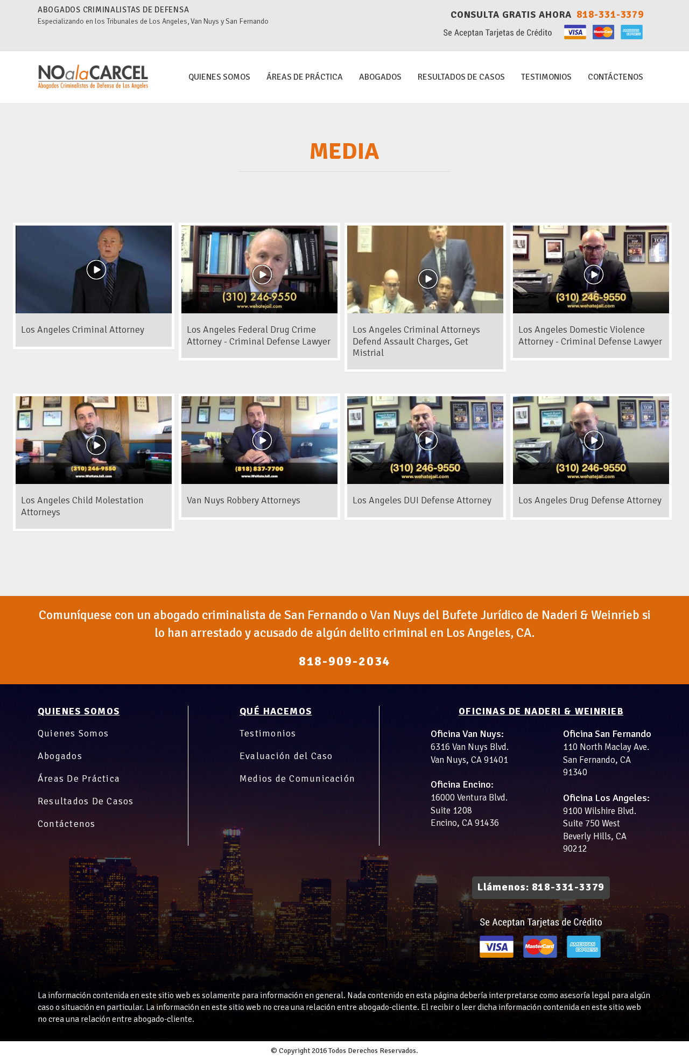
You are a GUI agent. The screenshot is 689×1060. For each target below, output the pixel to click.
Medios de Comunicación (297, 778)
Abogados (60, 756)
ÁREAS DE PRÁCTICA (304, 77)
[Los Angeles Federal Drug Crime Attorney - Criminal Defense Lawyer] (259, 310)
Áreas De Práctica (79, 778)
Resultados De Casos (85, 801)
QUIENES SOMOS (219, 77)
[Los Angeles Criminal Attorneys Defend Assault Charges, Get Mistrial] (425, 310)
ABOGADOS (380, 77)
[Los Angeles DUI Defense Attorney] (425, 480)
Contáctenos (615, 77)
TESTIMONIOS (546, 77)
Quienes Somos (73, 733)
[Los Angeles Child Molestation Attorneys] (94, 480)
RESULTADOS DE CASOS (461, 77)
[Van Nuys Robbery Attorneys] (259, 480)
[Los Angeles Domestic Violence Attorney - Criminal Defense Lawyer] (591, 310)
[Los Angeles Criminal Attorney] (94, 310)
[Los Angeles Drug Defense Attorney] (591, 480)
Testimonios (268, 733)
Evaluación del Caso (286, 756)
